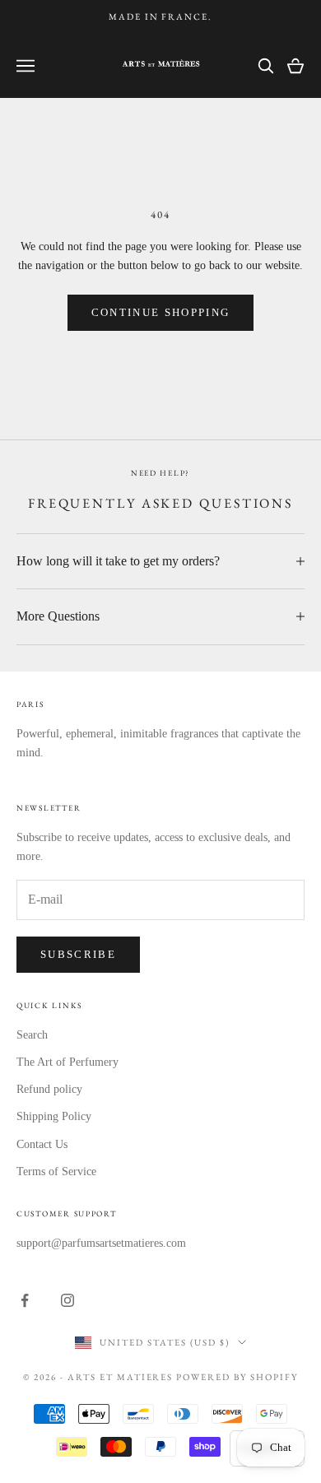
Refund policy (49, 1089)
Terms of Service (56, 1171)
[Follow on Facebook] (24, 1300)
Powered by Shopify (237, 1377)
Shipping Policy (53, 1116)
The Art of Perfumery (67, 1062)
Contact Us (41, 1144)
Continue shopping (160, 312)
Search (32, 1035)
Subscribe (78, 954)
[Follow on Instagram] (67, 1300)
